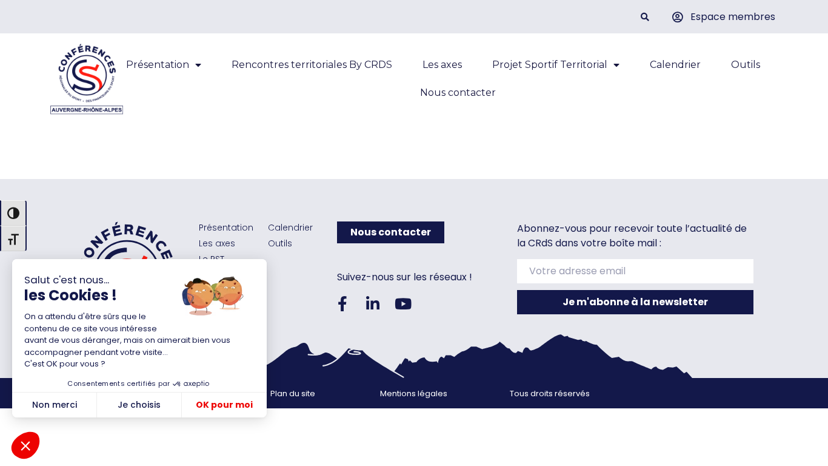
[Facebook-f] (342, 303)
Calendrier (675, 64)
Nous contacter (458, 92)
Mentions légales (413, 393)
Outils (745, 64)
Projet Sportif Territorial (549, 64)
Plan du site (292, 393)
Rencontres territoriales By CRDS (312, 64)
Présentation (157, 64)
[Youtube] (403, 303)
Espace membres (732, 17)
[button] (644, 16)
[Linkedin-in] (373, 303)
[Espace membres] (677, 17)
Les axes (442, 64)
